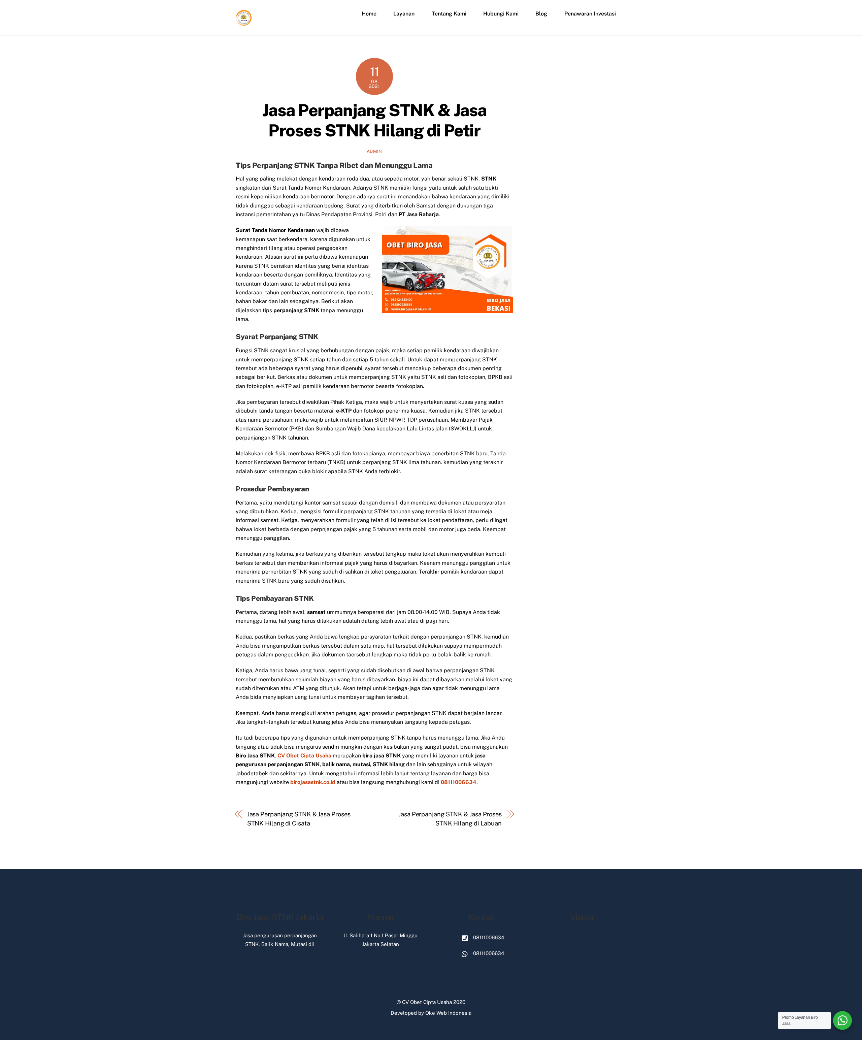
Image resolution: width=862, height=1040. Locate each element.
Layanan (404, 13)
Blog (541, 13)
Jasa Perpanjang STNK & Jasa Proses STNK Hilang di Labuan (450, 818)
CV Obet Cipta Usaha (427, 1002)
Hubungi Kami (501, 13)
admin (374, 151)
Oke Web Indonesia (448, 1013)
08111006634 (458, 782)
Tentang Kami (449, 13)
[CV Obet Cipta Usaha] (244, 23)
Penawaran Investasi (590, 13)
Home (369, 13)
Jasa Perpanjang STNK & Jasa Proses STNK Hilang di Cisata (299, 818)
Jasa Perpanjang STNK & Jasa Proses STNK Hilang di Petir (374, 120)
